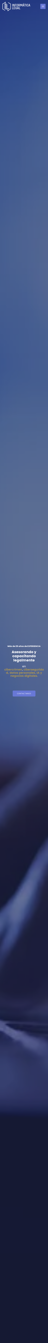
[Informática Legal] (16, 6)
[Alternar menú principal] (43, 6)
